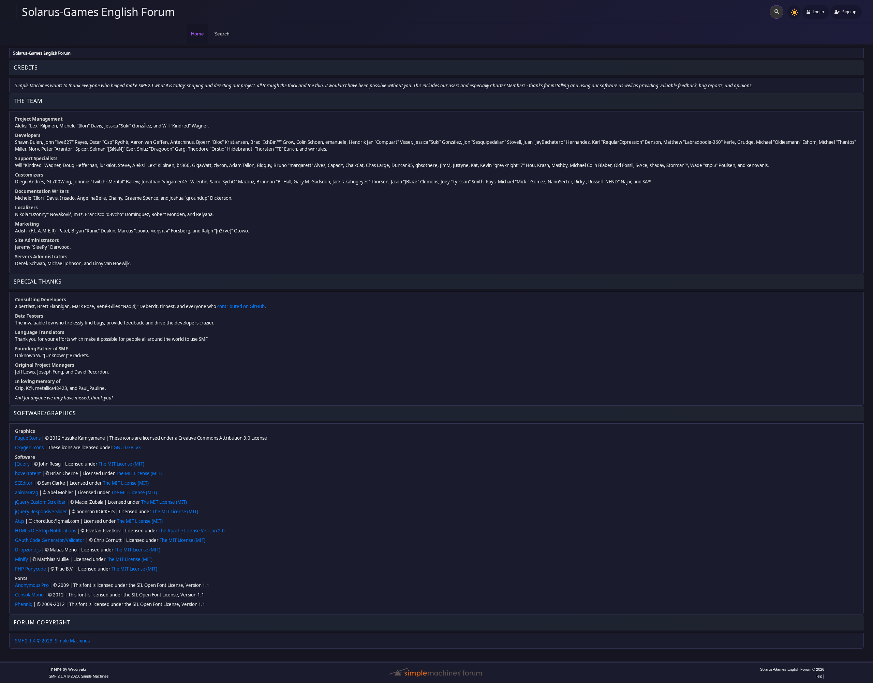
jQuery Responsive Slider (41, 512)
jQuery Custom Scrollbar (40, 502)
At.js (19, 521)
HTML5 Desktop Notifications (45, 531)
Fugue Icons (28, 438)
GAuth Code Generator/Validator (50, 540)
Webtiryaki (77, 669)
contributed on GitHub (241, 306)
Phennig (23, 604)
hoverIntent (28, 473)
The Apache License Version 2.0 (192, 531)
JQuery (22, 464)
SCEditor (24, 483)
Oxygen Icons (29, 447)
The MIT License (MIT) (121, 464)
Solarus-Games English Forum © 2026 (792, 669)
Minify (21, 559)
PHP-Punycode (30, 569)
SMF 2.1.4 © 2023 (34, 641)
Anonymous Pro (32, 585)
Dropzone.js (28, 550)
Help (818, 676)
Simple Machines (72, 641)
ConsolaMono (29, 595)
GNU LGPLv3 (127, 447)
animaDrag (26, 492)
